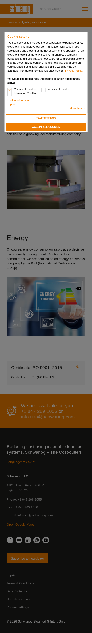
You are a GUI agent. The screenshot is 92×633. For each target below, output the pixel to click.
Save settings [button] (46, 118)
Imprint (11, 104)
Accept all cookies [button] (46, 127)
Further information (18, 100)
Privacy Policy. (74, 70)
